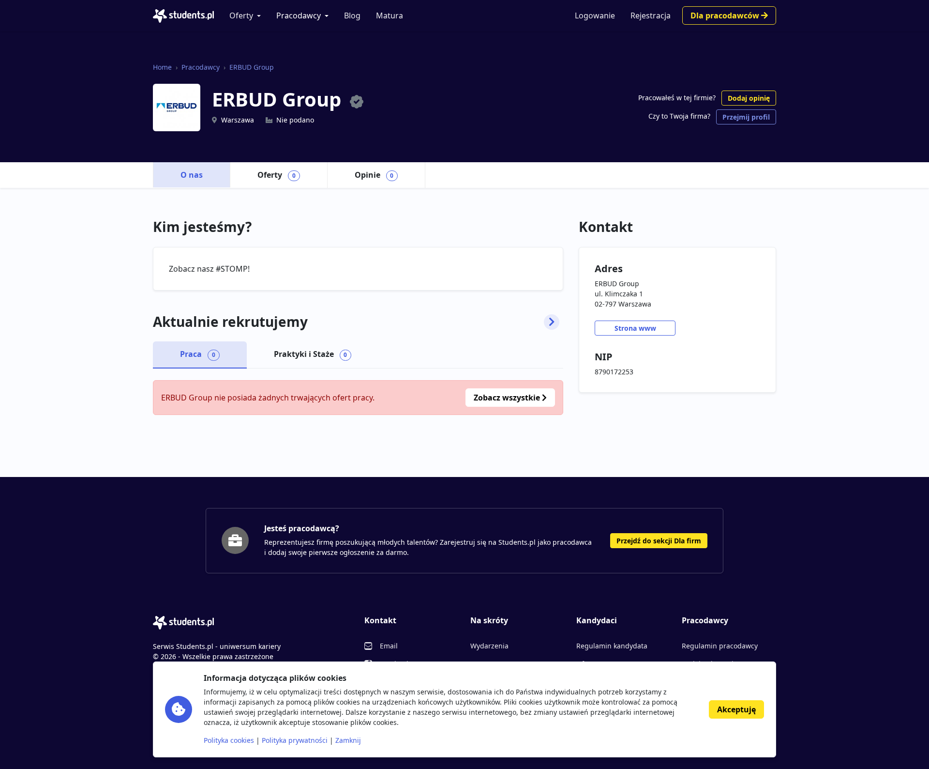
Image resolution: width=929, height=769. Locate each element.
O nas (191, 174)
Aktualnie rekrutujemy (230, 322)
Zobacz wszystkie (508, 397)
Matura (389, 15)
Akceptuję (736, 709)
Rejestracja (650, 15)
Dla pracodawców (725, 15)
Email (389, 645)
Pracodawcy (298, 15)
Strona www (635, 328)
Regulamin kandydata (611, 645)
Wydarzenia (489, 645)
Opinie (374, 174)
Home (162, 67)
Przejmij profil (746, 117)
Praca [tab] (197, 354)
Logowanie (595, 15)
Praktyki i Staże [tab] (310, 354)
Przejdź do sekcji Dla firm (658, 540)
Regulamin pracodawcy (720, 645)
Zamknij (348, 740)
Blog (352, 15)
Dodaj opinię (749, 98)
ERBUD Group (251, 67)
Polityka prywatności (295, 740)
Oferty (241, 15)
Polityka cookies (229, 740)
